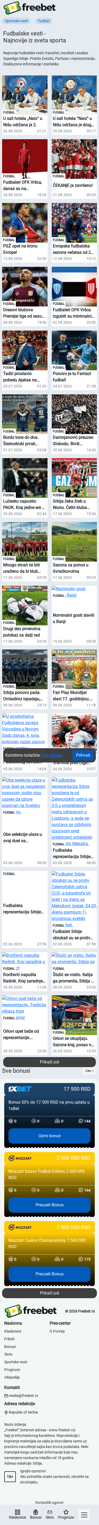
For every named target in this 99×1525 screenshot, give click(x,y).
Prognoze (12, 1370)
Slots (8, 1354)
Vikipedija (12, 1377)
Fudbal (9, 112)
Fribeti (9, 1339)
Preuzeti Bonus (50, 1204)
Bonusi (10, 1346)
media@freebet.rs (23, 1395)
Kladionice (12, 1331)
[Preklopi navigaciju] (84, 1515)
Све (88, 1071)
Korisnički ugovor (49, 1502)
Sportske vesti (15, 1362)
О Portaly (57, 1331)
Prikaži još (49, 1061)
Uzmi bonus (50, 1135)
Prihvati (83, 755)
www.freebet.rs (61, 1430)
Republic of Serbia (23, 1412)
